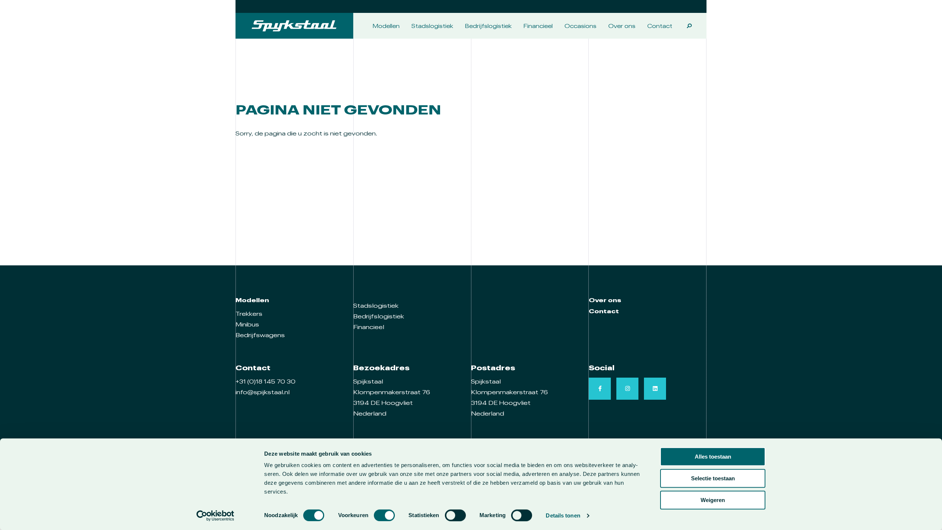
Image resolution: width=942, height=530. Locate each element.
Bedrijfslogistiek (488, 26)
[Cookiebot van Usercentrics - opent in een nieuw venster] (215, 515)
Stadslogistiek (432, 26)
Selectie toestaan (713, 478)
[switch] (384, 515)
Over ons (621, 26)
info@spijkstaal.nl (263, 392)
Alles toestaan (713, 456)
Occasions (580, 26)
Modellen (386, 26)
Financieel (538, 26)
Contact (659, 26)
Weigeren (713, 500)
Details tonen (563, 515)
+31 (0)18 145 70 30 (265, 381)
